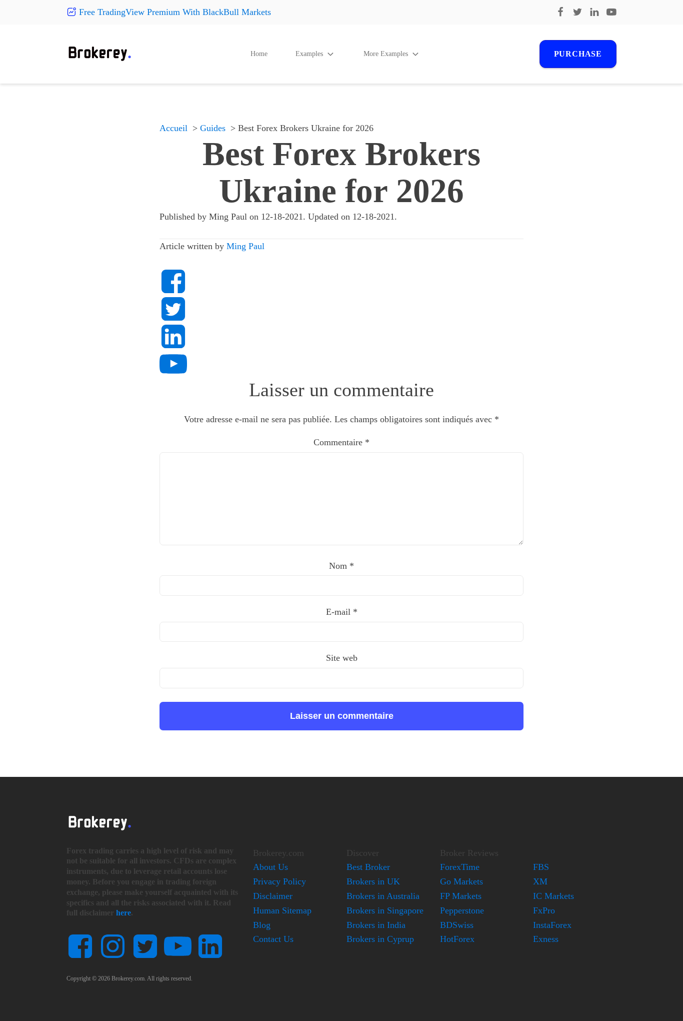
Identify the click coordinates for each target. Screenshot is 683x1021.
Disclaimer (272, 896)
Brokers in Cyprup (380, 939)
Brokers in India (376, 925)
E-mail (342, 612)
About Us (270, 867)
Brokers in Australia (383, 896)
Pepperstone (462, 910)
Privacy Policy (279, 881)
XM (540, 881)
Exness (545, 939)
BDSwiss (457, 925)
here (123, 912)
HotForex (457, 939)
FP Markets (461, 896)
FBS (541, 867)
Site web (342, 658)
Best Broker (368, 867)
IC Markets (553, 896)
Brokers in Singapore (385, 910)
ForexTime (460, 867)
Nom (341, 566)
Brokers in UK (373, 881)
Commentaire (342, 442)
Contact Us (273, 939)
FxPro (544, 910)
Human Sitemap (282, 910)
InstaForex (552, 925)
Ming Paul (245, 246)
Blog (261, 925)
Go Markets (461, 881)
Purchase (578, 54)
